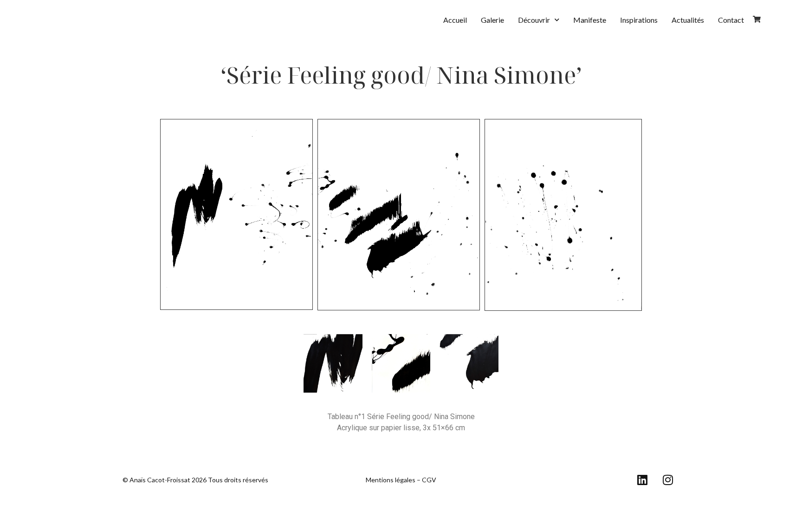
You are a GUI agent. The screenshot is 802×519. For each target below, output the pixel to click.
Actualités (688, 19)
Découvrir (534, 19)
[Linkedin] (642, 480)
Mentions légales (390, 480)
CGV (429, 480)
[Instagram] (667, 480)
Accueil (455, 19)
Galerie (492, 19)
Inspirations (639, 19)
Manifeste (589, 19)
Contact (731, 19)
